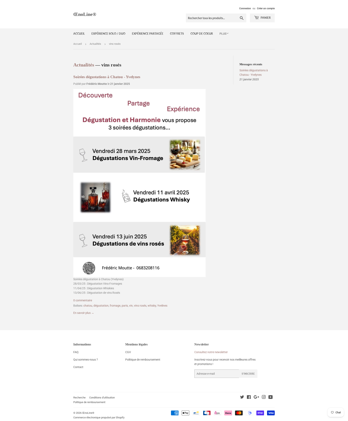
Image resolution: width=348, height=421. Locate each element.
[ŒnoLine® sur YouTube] (270, 397)
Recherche (79, 397)
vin (131, 305)
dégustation (101, 305)
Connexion (245, 8)
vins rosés (140, 305)
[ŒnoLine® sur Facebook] (249, 397)
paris (125, 305)
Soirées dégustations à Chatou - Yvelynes (106, 77)
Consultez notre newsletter (211, 352)
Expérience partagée (147, 33)
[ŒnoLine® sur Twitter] (242, 397)
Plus (223, 33)
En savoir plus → (83, 312)
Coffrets (177, 33)
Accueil (79, 33)
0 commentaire (82, 300)
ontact (79, 367)
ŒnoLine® (84, 14)
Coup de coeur (202, 33)
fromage (115, 305)
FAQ (76, 352)
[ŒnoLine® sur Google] (256, 397)
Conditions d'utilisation (102, 397)
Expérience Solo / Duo (108, 33)
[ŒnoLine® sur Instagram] (264, 397)
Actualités (95, 43)
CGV (128, 352)
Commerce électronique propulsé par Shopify (98, 417)
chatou (87, 305)
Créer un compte (266, 8)
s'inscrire (248, 373)
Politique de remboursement (89, 402)
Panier (265, 17)
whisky (152, 305)
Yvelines (162, 305)
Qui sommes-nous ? (85, 359)
